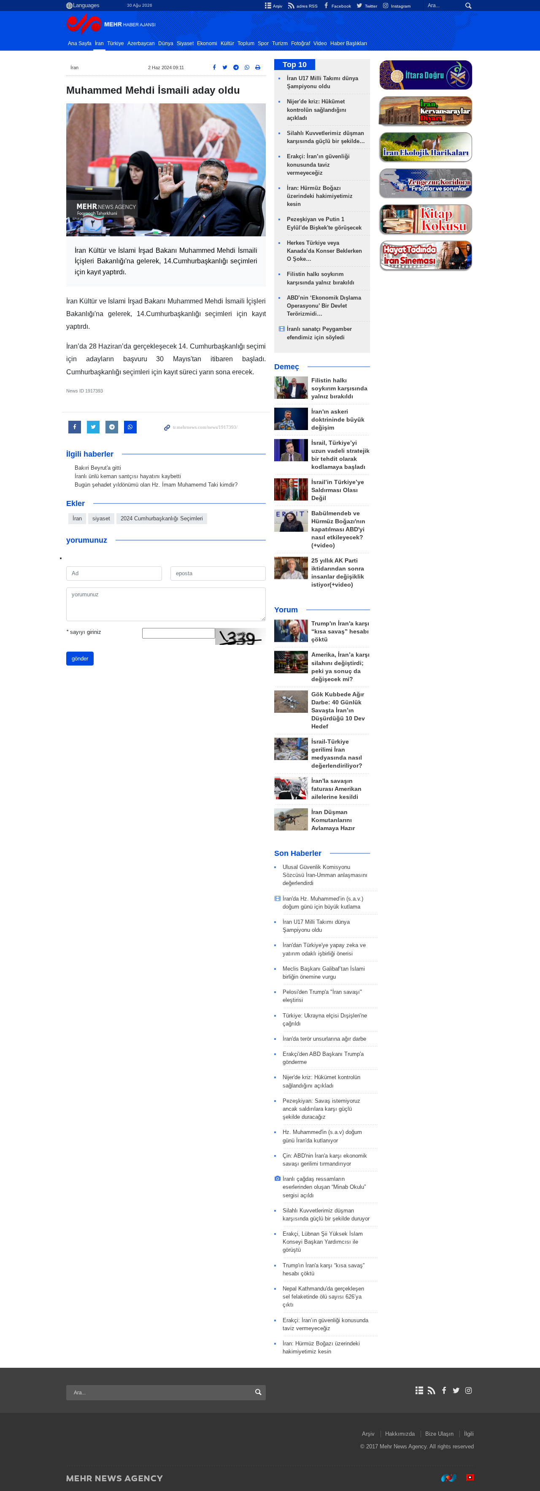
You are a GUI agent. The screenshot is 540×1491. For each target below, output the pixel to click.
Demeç (286, 367)
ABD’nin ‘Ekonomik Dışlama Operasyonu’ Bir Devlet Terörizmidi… (324, 306)
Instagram (400, 6)
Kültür (227, 43)
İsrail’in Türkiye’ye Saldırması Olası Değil (337, 490)
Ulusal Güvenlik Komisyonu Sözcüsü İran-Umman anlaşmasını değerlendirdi (325, 875)
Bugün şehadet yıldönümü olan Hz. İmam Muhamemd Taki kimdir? (156, 485)
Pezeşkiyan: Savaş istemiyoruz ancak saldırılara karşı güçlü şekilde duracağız (321, 1109)
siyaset (101, 518)
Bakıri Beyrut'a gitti (98, 468)
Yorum (286, 610)
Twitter (370, 6)
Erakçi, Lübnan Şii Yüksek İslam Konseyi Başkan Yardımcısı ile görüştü (323, 1242)
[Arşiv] (419, 1390)
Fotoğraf (300, 43)
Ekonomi (207, 43)
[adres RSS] (431, 1390)
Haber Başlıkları (348, 43)
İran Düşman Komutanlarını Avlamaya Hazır (333, 820)
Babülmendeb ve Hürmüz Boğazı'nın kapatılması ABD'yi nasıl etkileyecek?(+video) (338, 529)
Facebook (340, 6)
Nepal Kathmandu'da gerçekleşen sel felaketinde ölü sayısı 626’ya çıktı (323, 1296)
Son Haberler (297, 853)
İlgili (469, 1434)
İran (99, 43)
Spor (263, 43)
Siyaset (185, 43)
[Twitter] (456, 1390)
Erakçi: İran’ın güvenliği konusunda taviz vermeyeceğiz (318, 164)
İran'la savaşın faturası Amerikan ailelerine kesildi (336, 789)
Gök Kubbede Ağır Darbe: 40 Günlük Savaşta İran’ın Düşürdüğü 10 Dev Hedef (338, 710)
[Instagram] (468, 1390)
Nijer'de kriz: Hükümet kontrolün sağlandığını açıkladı (316, 109)
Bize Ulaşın (439, 1434)
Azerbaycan (141, 43)
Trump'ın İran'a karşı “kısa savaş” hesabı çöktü (340, 631)
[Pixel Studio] (466, 1478)
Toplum (246, 43)
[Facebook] (443, 1390)
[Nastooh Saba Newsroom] (444, 1478)
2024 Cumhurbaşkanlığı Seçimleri (162, 518)
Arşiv (277, 6)
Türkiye (115, 43)
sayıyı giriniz (83, 632)
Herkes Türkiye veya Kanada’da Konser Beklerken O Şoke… (324, 251)
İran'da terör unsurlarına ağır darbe (324, 1039)
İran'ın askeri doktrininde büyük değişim (337, 420)
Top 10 (295, 64)
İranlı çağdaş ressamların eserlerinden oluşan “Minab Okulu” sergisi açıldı (324, 1187)
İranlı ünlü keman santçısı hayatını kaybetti (128, 476)
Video (320, 43)
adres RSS (306, 6)
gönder (80, 658)
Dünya (165, 43)
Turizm (280, 43)
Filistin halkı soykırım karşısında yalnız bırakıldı (339, 388)
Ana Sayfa (80, 43)
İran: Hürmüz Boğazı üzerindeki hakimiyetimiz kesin (320, 196)
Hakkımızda (400, 1434)
